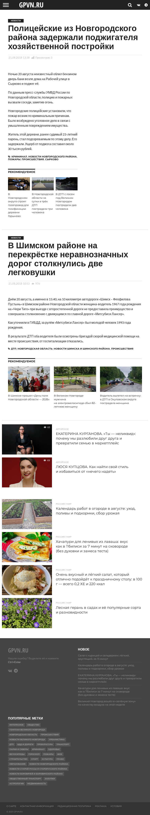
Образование (17, 764)
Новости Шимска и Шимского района (82, 348)
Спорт (34, 759)
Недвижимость (36, 783)
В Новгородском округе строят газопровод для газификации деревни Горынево (18, 205)
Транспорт (62, 744)
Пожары (14, 159)
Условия (116, 806)
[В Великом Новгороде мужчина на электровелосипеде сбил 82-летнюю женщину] (75, 390)
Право (60, 759)
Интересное (16, 725)
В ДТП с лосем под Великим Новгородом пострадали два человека (66, 201)
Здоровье (54, 749)
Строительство (18, 759)
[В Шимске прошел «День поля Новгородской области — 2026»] (29, 390)
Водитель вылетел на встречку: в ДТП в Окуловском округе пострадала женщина (120, 399)
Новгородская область (35, 348)
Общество (33, 725)
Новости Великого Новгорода (27, 739)
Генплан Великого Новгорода (27, 729)
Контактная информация (37, 806)
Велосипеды (17, 754)
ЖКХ (59, 754)
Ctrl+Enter (14, 662)
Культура (47, 759)
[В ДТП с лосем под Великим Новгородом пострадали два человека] (67, 189)
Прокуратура (45, 744)
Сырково (51, 159)
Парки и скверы (18, 749)
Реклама (100, 806)
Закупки (50, 778)
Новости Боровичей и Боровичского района (36, 774)
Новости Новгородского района (52, 156)
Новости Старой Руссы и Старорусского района (38, 769)
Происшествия (33, 159)
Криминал (19, 156)
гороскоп (34, 754)
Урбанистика (57, 739)
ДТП (13, 348)
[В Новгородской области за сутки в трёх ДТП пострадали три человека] (43, 189)
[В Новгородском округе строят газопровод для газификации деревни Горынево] (19, 189)
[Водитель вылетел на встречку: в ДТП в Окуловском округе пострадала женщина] (121, 390)
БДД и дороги (25, 744)
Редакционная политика (74, 806)
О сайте (11, 806)
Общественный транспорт (25, 778)
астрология (16, 783)
